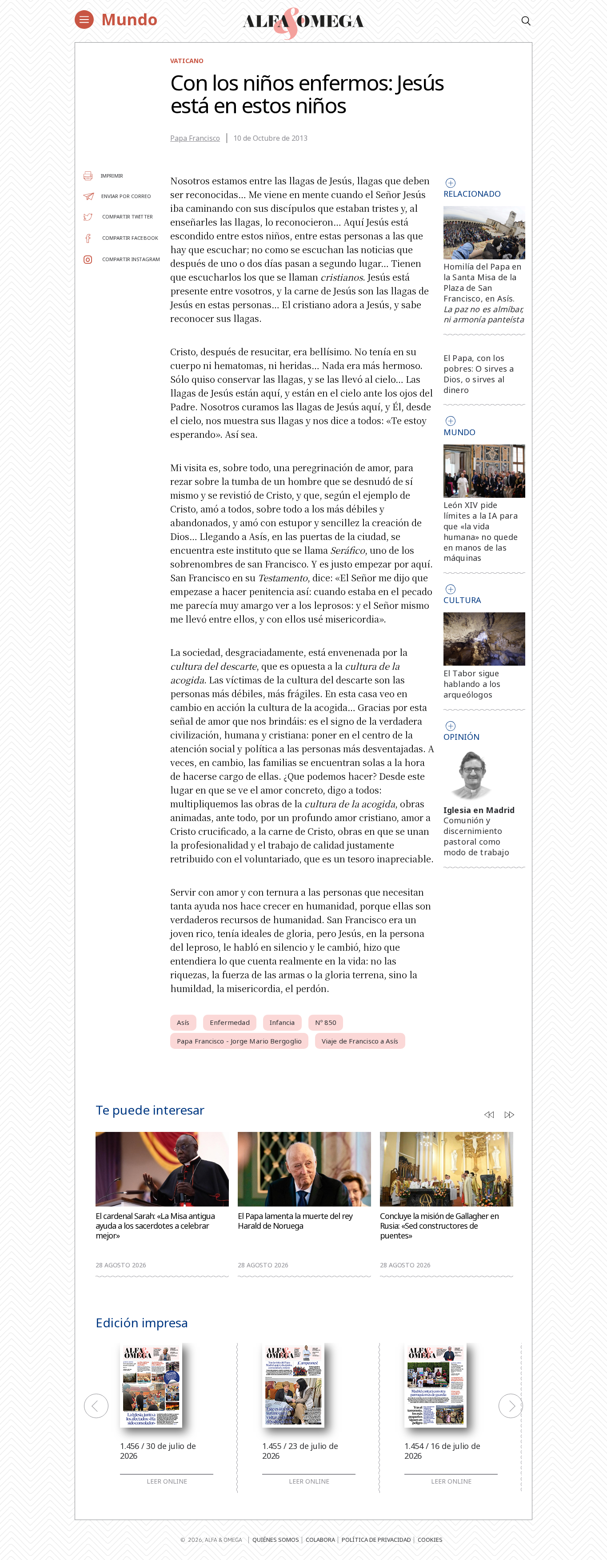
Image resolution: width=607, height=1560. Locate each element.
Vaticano (187, 60)
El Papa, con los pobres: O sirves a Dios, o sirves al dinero (478, 374)
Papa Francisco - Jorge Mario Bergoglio (239, 1040)
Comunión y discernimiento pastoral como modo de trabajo (476, 836)
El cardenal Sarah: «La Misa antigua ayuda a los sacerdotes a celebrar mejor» (155, 1226)
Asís (183, 1022)
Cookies (430, 1540)
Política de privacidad (376, 1540)
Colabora (320, 1540)
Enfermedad (230, 1022)
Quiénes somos (275, 1540)
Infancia (282, 1022)
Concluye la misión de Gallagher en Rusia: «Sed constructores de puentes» (439, 1226)
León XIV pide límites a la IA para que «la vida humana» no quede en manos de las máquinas (480, 531)
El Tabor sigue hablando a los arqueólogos (472, 684)
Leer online (167, 1481)
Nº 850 (326, 1022)
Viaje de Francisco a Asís (360, 1040)
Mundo (129, 19)
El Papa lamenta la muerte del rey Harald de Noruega (295, 1221)
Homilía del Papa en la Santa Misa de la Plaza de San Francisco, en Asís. (483, 293)
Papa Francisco (195, 138)
